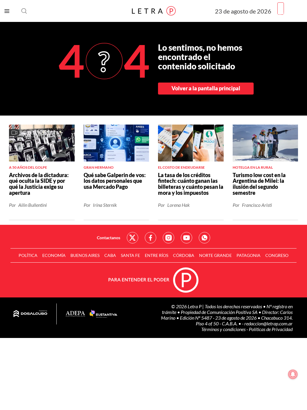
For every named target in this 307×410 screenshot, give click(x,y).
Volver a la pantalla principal (205, 88)
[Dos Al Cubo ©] (30, 313)
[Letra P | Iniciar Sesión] (280, 8)
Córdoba (183, 255)
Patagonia (249, 255)
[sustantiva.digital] (103, 313)
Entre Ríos (156, 255)
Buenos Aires (85, 255)
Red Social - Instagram (168, 237)
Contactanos (108, 237)
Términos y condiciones (223, 329)
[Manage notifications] (293, 374)
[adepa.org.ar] (75, 314)
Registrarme (290, 13)
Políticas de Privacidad (271, 329)
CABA (110, 255)
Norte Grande (215, 255)
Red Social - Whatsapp (204, 237)
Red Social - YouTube (186, 237)
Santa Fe (130, 255)
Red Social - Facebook (150, 237)
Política (28, 255)
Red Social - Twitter (132, 237)
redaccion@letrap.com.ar (268, 323)
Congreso (276, 255)
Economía (54, 255)
